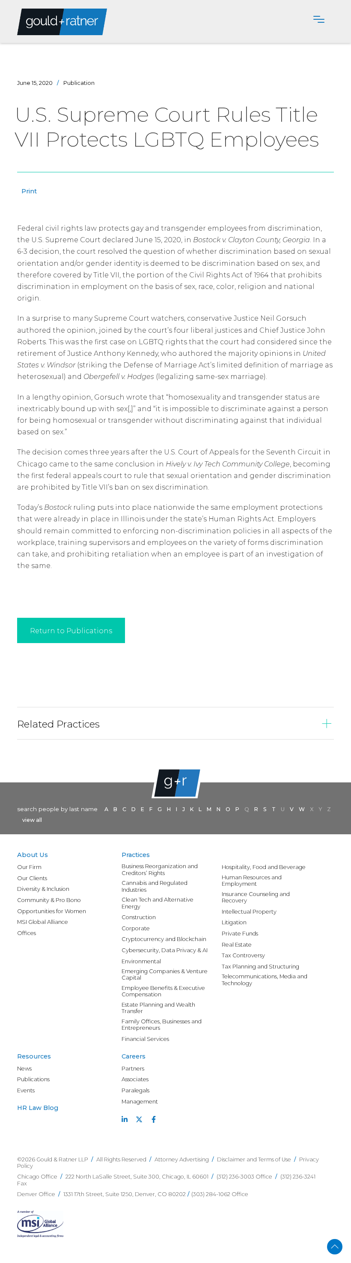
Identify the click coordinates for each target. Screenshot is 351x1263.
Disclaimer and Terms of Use (254, 1159)
